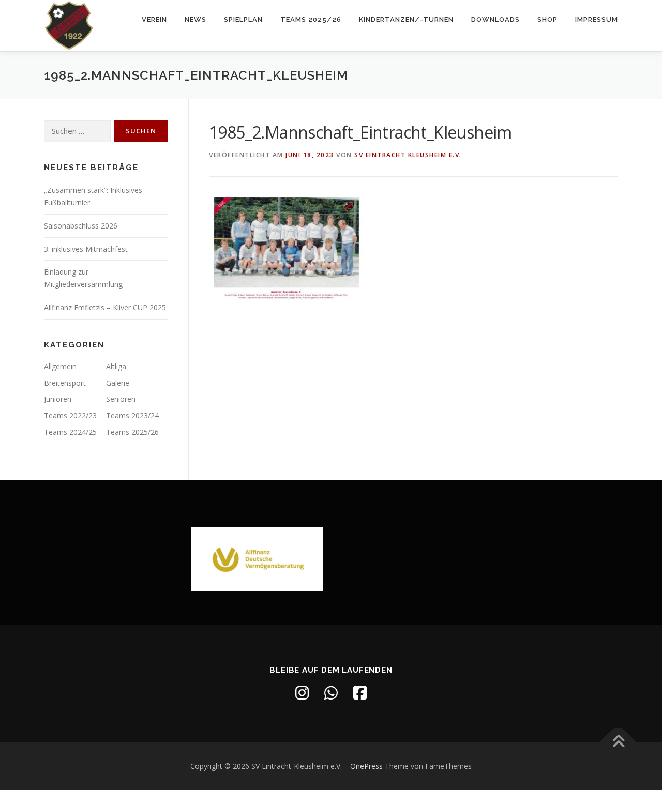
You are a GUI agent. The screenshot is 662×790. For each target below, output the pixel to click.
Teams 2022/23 (70, 415)
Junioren (57, 399)
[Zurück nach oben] (618, 741)
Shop (547, 19)
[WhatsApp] (331, 693)
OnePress (366, 766)
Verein (154, 19)
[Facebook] (360, 693)
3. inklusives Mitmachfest (86, 249)
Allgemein (60, 366)
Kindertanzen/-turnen (406, 19)
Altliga (116, 366)
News (195, 19)
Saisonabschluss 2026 (80, 226)
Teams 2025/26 (310, 19)
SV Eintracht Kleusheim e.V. (408, 154)
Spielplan (243, 19)
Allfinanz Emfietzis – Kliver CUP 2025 (105, 307)
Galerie (117, 383)
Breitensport (65, 383)
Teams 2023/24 (132, 415)
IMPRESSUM (596, 19)
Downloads (495, 19)
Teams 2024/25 (70, 432)
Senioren (121, 399)
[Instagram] (302, 693)
